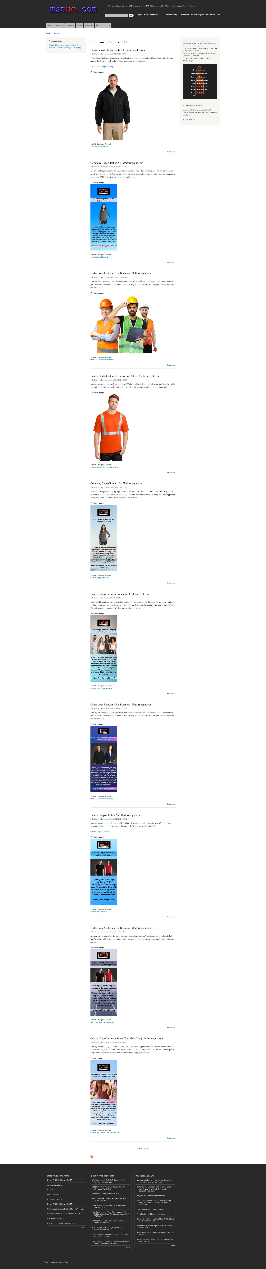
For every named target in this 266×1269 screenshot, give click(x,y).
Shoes (73, 45)
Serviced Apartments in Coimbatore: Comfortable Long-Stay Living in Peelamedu (155, 1181)
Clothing (52, 45)
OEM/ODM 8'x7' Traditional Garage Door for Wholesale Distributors (108, 1188)
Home (49, 25)
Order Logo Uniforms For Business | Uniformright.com (121, 273)
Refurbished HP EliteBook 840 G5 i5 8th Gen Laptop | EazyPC (109, 1199)
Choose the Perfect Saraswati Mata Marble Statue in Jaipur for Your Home (155, 1220)
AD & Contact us (189, 119)
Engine (69, 47)
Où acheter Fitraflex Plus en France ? (150, 1209)
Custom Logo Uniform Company (101, 688)
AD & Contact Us (103, 25)
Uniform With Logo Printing (101, 66)
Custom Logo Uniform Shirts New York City (104, 1132)
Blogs (79, 25)
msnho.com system (60, 1262)
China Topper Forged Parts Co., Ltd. (60, 1223)
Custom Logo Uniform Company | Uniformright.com (119, 594)
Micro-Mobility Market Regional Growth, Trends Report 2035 (154, 1226)
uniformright (104, 54)
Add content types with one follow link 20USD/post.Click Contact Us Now (193, 14)
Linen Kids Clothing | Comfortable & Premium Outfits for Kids (109, 1206)
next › (139, 1148)
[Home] (73, 9)
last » (146, 1148)
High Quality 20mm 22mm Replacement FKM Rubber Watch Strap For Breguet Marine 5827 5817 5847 (110, 1214)
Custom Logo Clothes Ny (100, 831)
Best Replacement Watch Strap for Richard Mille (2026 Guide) (155, 1240)
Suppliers (59, 25)
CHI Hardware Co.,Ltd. (55, 1218)
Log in (139, 14)
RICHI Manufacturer (54, 1199)
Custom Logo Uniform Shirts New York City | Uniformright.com (126, 1038)
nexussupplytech (53, 1194)
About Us (89, 25)
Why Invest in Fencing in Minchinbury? (151, 1195)
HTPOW (50, 1189)
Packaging (77, 47)
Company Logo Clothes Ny (99, 257)
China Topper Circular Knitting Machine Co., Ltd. (65, 1209)
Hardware (52, 47)
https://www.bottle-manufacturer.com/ (196, 41)
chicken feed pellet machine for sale (105, 1193)
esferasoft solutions (54, 1185)
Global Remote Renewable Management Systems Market (155, 1233)
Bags (78, 45)
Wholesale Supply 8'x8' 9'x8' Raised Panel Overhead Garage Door (108, 1181)
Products (70, 25)
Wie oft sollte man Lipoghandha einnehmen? (153, 1214)
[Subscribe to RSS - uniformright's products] (91, 1155)
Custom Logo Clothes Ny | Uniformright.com (115, 815)
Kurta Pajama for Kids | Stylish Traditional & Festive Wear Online (108, 1228)
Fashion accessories (63, 45)
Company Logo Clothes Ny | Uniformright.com (116, 163)
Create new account (150, 14)
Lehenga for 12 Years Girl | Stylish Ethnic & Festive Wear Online (108, 1222)
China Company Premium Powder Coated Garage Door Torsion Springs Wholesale (111, 1242)
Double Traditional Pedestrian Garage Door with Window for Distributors (110, 1235)
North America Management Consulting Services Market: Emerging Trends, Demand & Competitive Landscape (155, 1189)
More (83, 1227)
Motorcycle (61, 47)
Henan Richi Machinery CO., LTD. (60, 1180)
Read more (171, 151)
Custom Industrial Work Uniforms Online (104, 467)
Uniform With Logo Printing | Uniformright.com (117, 50)
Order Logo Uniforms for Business (102, 359)
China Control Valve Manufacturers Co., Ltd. (63, 1213)
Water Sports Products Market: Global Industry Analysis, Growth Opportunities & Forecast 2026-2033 (154, 1202)
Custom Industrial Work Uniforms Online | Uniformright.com (125, 376)
